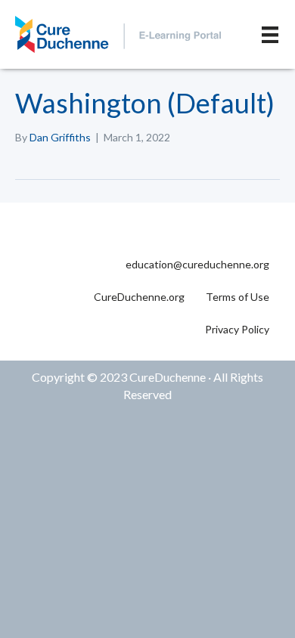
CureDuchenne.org (139, 296)
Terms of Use (237, 296)
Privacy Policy (237, 329)
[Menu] (270, 34)
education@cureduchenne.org (197, 264)
